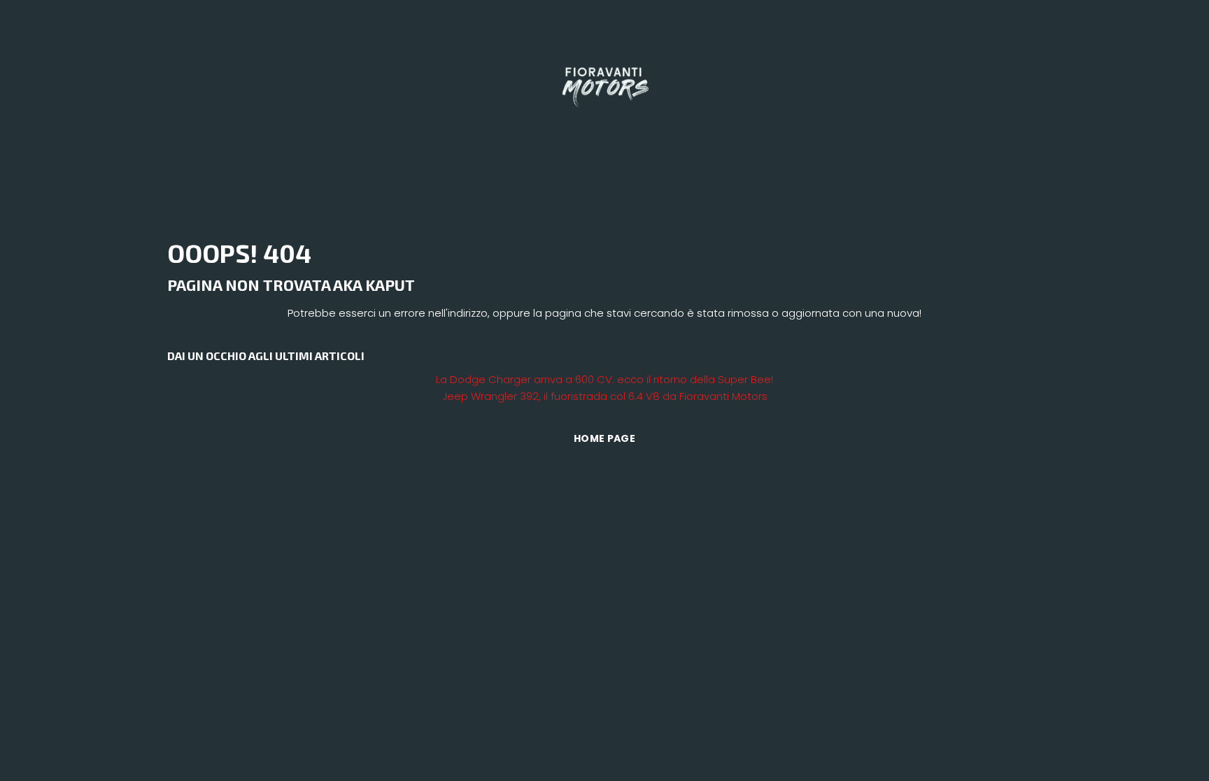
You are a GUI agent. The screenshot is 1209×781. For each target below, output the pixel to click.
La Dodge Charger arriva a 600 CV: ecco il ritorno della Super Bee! (604, 379)
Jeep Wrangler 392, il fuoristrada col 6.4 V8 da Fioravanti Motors (605, 396)
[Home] (604, 83)
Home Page (604, 438)
